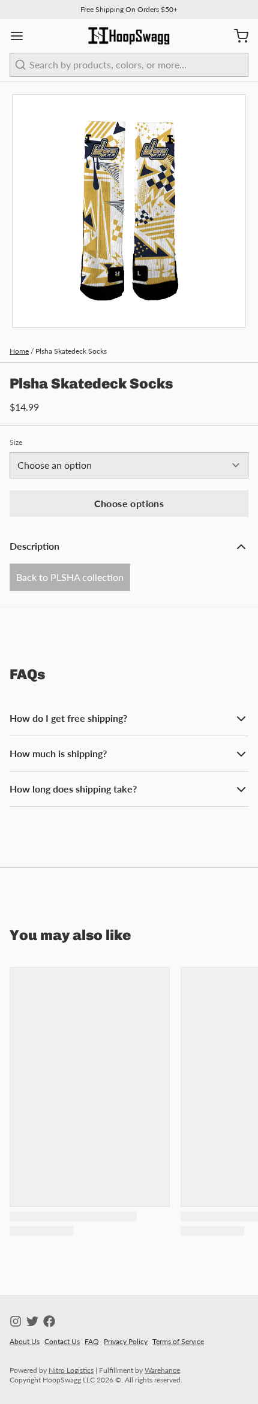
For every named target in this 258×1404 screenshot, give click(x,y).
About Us (25, 1341)
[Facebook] (49, 1321)
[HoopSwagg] (129, 36)
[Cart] (236, 36)
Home (19, 351)
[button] (129, 503)
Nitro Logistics (71, 1370)
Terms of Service (178, 1341)
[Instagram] (16, 1321)
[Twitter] (32, 1321)
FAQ (92, 1341)
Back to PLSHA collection (70, 577)
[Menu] (22, 36)
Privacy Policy (126, 1341)
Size (16, 442)
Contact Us (62, 1341)
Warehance (162, 1370)
